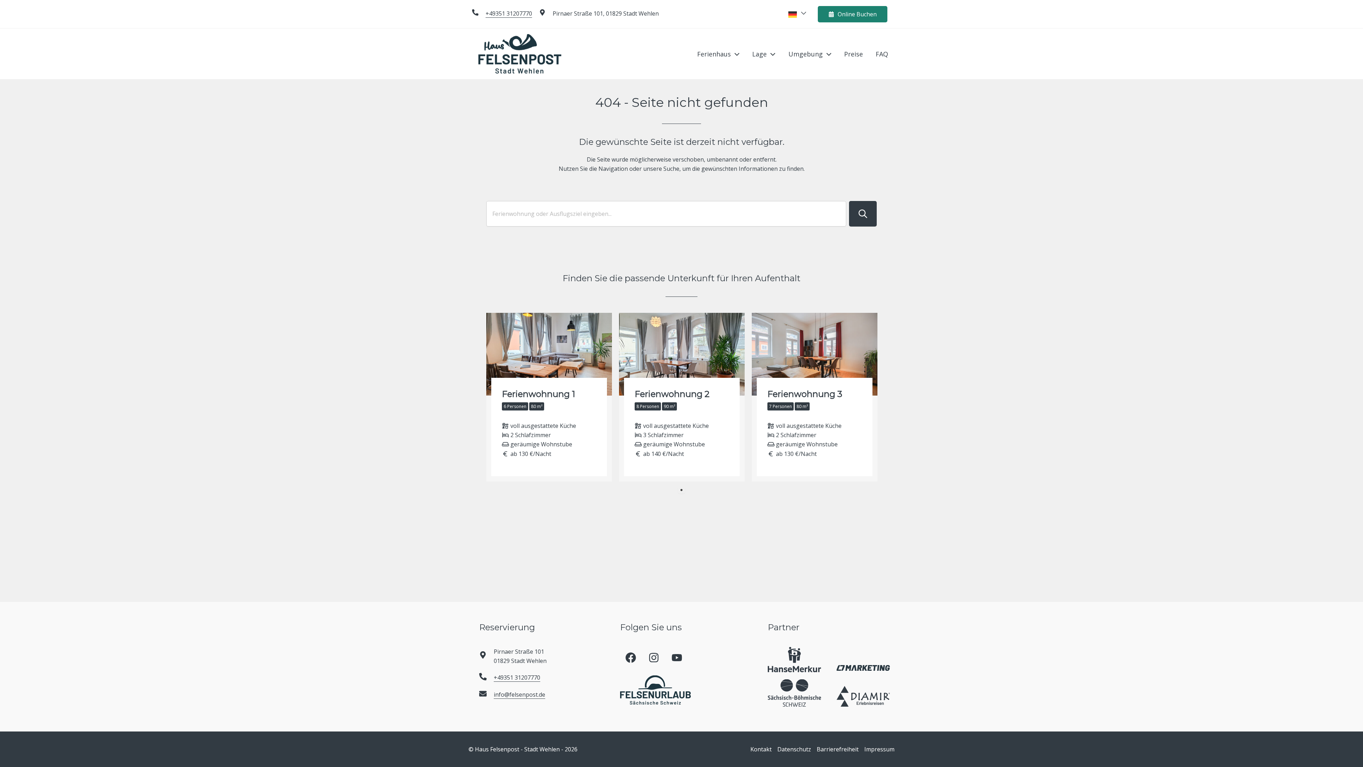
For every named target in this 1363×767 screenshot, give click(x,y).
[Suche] (863, 214)
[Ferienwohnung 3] (814, 397)
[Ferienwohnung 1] (549, 397)
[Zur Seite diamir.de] (863, 696)
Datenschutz (794, 749)
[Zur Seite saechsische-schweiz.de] (794, 693)
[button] (735, 54)
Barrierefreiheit (838, 749)
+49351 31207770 (509, 13)
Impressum (879, 749)
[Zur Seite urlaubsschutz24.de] (794, 659)
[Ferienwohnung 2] (682, 397)
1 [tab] (681, 490)
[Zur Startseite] (520, 53)
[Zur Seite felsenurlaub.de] (655, 690)
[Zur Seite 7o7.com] (863, 667)
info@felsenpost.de (519, 694)
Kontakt (761, 749)
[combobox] (666, 214)
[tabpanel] (549, 397)
